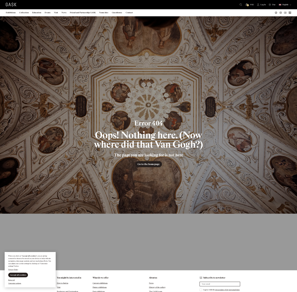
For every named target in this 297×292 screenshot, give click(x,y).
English (285, 5)
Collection (24, 12)
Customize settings (14, 283)
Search (240, 4)
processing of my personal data (227, 290)
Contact (129, 12)
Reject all (11, 280)
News (63, 12)
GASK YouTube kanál (285, 12)
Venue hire (103, 12)
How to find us (62, 283)
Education (36, 12)
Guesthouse (117, 12)
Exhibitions (11, 12)
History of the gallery (157, 287)
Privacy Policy (13, 269)
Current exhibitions (100, 283)
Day (273, 4)
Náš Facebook (276, 12)
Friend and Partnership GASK (83, 12)
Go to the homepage (148, 164)
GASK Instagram (280, 12)
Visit (56, 12)
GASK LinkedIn (290, 12)
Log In (263, 4)
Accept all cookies (18, 275)
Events (47, 12)
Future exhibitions (100, 287)
